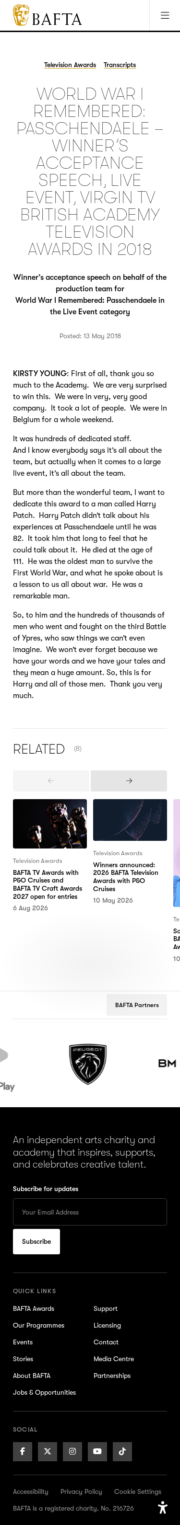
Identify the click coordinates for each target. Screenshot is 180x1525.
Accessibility (30, 1491)
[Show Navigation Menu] (164, 15)
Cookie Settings (137, 1491)
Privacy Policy (81, 1491)
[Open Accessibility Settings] (162, 1507)
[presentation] (51, 780)
